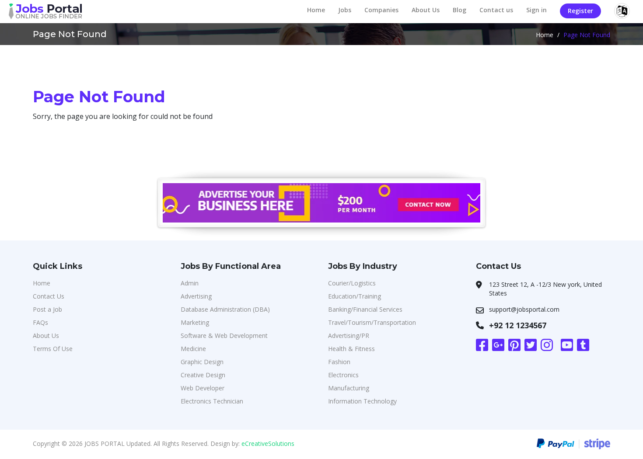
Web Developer (202, 388)
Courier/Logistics (352, 283)
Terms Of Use (53, 348)
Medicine (193, 348)
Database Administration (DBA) (225, 309)
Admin (190, 283)
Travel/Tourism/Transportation (372, 322)
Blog (459, 10)
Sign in (536, 10)
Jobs (344, 10)
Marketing (195, 322)
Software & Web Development (224, 335)
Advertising (196, 296)
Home (316, 10)
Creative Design (203, 375)
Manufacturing (348, 388)
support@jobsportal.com (524, 309)
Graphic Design (202, 362)
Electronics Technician (212, 401)
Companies (381, 10)
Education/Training (354, 296)
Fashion (339, 362)
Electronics (343, 375)
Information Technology (362, 401)
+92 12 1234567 (517, 325)
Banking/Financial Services (365, 309)
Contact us (496, 10)
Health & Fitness (351, 348)
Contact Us (48, 296)
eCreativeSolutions (267, 443)
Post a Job (47, 309)
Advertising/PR (348, 335)
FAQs (40, 322)
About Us (426, 10)
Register (580, 11)
